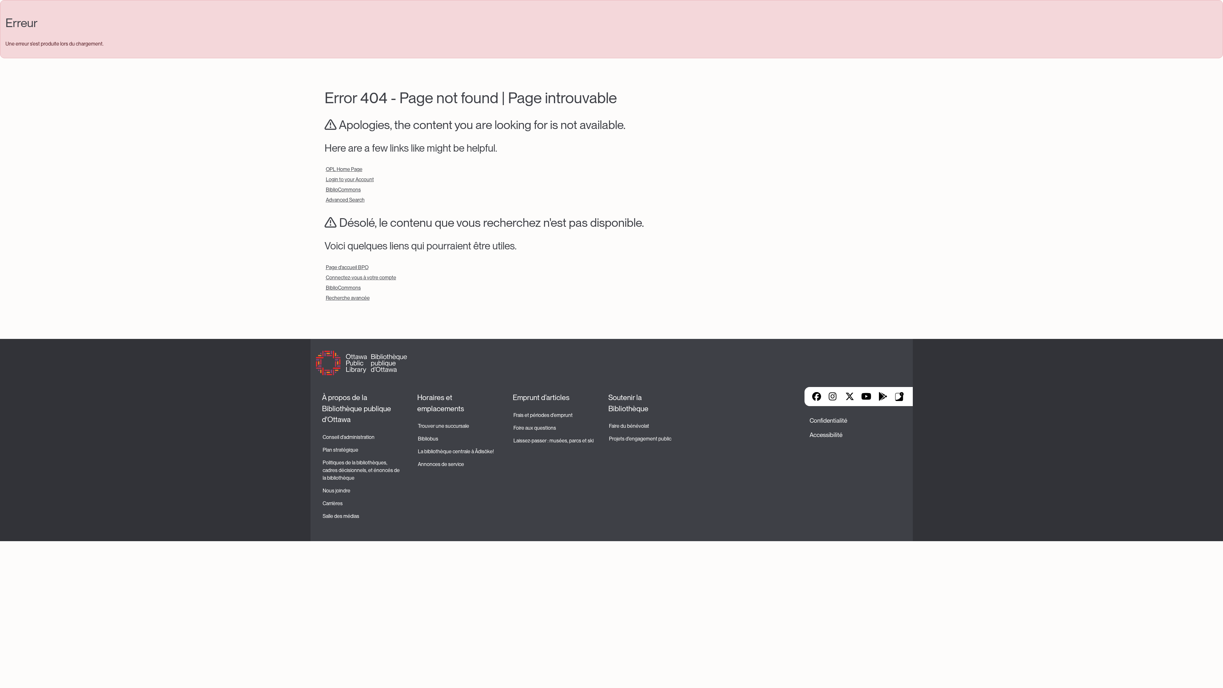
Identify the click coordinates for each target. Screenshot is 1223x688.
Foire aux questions (534, 428)
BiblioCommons (343, 190)
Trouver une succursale (443, 426)
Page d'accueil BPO (347, 267)
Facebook (816, 396)
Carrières (333, 503)
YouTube (866, 396)
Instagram (833, 396)
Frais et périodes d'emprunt (543, 415)
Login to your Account (350, 179)
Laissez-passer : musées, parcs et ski (553, 441)
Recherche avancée (348, 298)
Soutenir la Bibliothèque (628, 403)
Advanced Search (345, 200)
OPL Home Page (344, 169)
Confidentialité (828, 420)
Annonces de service (441, 464)
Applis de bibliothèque (899, 396)
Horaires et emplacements (440, 403)
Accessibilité (826, 435)
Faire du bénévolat (629, 426)
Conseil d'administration (349, 437)
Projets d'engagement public (640, 439)
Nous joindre (336, 491)
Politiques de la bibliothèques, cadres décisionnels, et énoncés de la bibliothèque (362, 470)
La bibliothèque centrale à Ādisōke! (456, 451)
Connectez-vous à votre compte (361, 278)
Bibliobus (428, 439)
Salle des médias (341, 516)
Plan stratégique (340, 450)
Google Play (882, 396)
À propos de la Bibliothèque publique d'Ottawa (357, 408)
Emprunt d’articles (541, 397)
